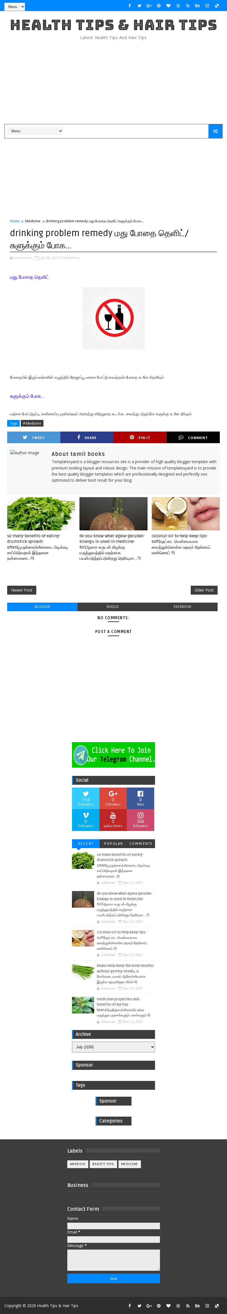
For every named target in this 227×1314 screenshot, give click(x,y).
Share (90, 437)
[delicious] (217, 5)
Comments (141, 843)
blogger (42, 606)
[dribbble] (178, 5)
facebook (182, 606)
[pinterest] (159, 5)
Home (15, 220)
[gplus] (149, 5)
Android (78, 1164)
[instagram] (207, 5)
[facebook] (130, 5)
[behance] (198, 5)
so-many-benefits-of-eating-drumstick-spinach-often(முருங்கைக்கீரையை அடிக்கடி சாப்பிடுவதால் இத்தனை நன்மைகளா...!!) (37, 547)
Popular (113, 843)
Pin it (144, 437)
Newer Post (21, 590)
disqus (112, 606)
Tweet (38, 437)
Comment (198, 437)
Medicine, (72, 257)
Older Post (204, 590)
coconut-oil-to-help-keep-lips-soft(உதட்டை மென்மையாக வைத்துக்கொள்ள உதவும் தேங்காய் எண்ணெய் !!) (181, 544)
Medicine (32, 220)
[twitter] (139, 5)
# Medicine (32, 423)
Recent (86, 843)
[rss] (188, 5)
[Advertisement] (114, 82)
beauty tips (103, 1164)
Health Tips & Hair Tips (113, 24)
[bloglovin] (168, 5)
